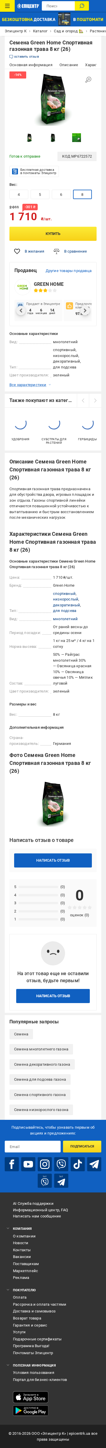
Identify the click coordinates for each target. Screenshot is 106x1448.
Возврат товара (27, 1318)
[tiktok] (78, 1164)
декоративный (66, 605)
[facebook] (12, 1164)
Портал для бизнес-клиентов (40, 1379)
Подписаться (82, 1146)
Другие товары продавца (69, 270)
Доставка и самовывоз (34, 1311)
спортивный (64, 593)
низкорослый (65, 599)
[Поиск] (82, 6)
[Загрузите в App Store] (30, 1397)
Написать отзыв (53, 860)
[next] (95, 400)
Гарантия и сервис (30, 1325)
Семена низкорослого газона (41, 1109)
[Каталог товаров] (7, 6)
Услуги (19, 1332)
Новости (20, 1243)
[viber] (61, 1164)
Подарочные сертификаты (37, 1339)
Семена (21, 1034)
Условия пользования (33, 1372)
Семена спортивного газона (40, 1094)
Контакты (22, 1250)
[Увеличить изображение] (88, 80)
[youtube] (28, 1164)
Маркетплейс (25, 1271)
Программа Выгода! (31, 1346)
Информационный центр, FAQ (40, 1210)
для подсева (64, 610)
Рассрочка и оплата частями (39, 1304)
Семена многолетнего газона (41, 1049)
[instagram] (45, 1164)
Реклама (21, 1277)
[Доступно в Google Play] (30, 1410)
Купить (53, 233)
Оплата (19, 1297)
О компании (24, 1236)
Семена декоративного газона (42, 1064)
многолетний (65, 619)
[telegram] (94, 1164)
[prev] (83, 400)
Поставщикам (26, 1264)
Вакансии (22, 1257)
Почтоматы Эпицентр (33, 1353)
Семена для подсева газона (40, 1079)
